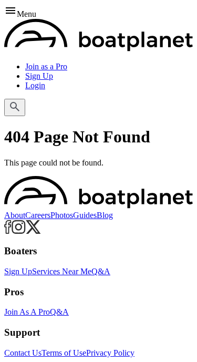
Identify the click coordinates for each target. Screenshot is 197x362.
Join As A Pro (27, 311)
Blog (105, 215)
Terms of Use (64, 352)
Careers (37, 215)
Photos (61, 215)
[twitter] (33, 230)
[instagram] (19, 230)
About (14, 215)
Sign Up (39, 75)
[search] (14, 107)
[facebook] (8, 230)
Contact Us (23, 352)
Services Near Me (61, 271)
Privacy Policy (110, 352)
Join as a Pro (46, 66)
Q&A (100, 271)
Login (35, 85)
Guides (85, 215)
